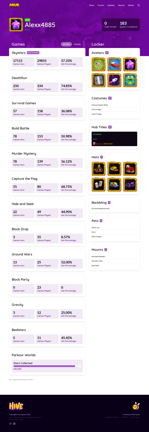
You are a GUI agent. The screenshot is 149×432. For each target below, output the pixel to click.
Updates (111, 5)
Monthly (77, 44)
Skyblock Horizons (112, 417)
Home (91, 5)
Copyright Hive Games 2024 (19, 414)
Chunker (125, 417)
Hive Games (135, 417)
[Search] (138, 5)
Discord (121, 5)
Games (131, 5)
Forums (101, 5)
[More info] (33, 379)
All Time (66, 44)
